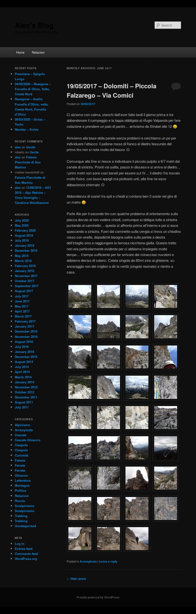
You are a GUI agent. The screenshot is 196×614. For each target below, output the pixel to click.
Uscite (30, 147)
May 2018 (21, 255)
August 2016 (24, 341)
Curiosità (21, 455)
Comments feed (26, 553)
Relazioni (38, 52)
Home (20, 52)
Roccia (20, 500)
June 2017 (22, 301)
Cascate (20, 435)
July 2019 (22, 240)
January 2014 (24, 382)
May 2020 (21, 225)
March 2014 (23, 377)
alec (18, 147)
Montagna (22, 485)
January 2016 (24, 351)
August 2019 (24, 235)
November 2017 (26, 276)
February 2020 (25, 230)
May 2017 (21, 306)
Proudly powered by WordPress (98, 597)
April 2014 (22, 371)
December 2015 (26, 356)
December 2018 (26, 250)
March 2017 (23, 316)
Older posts (76, 578)
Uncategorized (25, 526)
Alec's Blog (34, 25)
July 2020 (22, 220)
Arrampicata (88, 561)
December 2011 (26, 397)
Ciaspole (21, 445)
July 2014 (22, 366)
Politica (20, 490)
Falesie (20, 460)
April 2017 (22, 311)
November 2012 (26, 387)
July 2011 (22, 407)
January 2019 (24, 245)
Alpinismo (22, 425)
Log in (19, 543)
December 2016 (26, 331)
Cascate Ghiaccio (27, 440)
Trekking (21, 516)
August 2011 (24, 402)
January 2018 (24, 270)
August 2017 (24, 291)
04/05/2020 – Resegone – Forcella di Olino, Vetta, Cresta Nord (33, 89)
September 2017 (26, 286)
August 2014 (24, 361)
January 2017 (24, 326)
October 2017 (24, 281)
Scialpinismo (24, 505)
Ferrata (20, 465)
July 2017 (22, 296)
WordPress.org (26, 558)
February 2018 (25, 265)
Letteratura (23, 480)
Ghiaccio (21, 475)
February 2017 (25, 321)
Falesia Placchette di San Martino (28, 162)
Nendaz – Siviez (26, 129)
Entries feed (24, 548)
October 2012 (24, 392)
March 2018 (23, 260)
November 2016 (26, 336)
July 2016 (22, 346)
